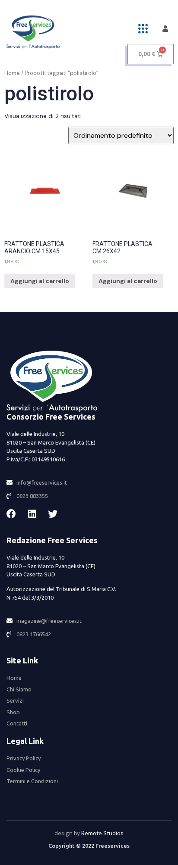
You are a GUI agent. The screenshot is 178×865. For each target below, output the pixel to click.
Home (12, 73)
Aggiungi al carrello (39, 281)
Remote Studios (102, 833)
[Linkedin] (32, 514)
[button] (143, 29)
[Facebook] (11, 514)
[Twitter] (52, 514)
